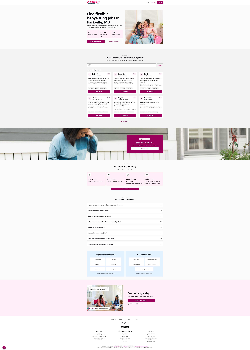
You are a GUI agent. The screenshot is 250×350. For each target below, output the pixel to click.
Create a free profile (141, 300)
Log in (153, 2)
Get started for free (95, 41)
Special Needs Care (125, 338)
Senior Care (125, 339)
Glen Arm (98, 269)
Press (136, 319)
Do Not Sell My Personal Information (141, 346)
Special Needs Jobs (152, 259)
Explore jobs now (125, 189)
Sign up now (144, 148)
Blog (129, 319)
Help (148, 2)
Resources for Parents (99, 338)
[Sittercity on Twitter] (125, 323)
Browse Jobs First (114, 41)
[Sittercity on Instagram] (127, 323)
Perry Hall (113, 269)
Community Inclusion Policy (99, 336)
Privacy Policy (125, 346)
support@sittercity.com (148, 347)
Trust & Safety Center (99, 334)
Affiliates (99, 333)
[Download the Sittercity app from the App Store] (125, 327)
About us (113, 319)
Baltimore (97, 264)
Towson (114, 259)
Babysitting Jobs (151, 333)
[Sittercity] (93, 2)
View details (99, 91)
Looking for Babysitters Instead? (144, 273)
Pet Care (125, 341)
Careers (121, 319)
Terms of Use (116, 346)
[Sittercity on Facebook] (122, 323)
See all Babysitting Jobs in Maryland (106, 273)
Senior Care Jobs (152, 264)
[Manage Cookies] (4, 347)
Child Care (125, 336)
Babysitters (125, 333)
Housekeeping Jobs (144, 269)
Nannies (125, 334)
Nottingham (98, 259)
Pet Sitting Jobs (136, 264)
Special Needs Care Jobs (151, 338)
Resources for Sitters (99, 339)
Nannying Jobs (151, 334)
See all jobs (124, 121)
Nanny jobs (136, 259)
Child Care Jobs (151, 336)
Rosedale (113, 264)
